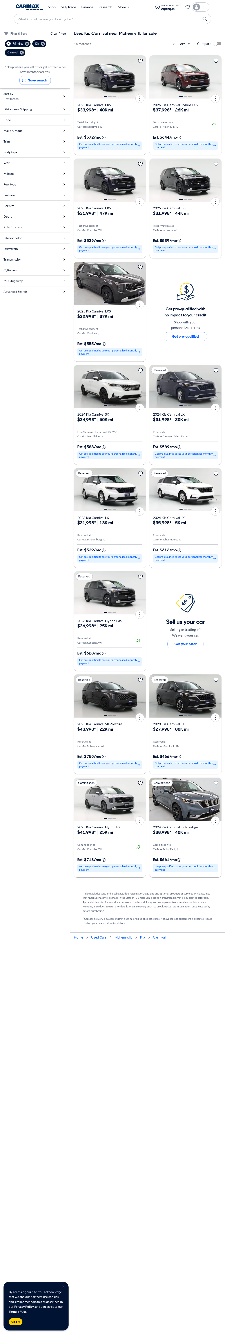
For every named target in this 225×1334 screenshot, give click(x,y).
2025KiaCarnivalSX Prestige (99, 724)
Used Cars (99, 937)
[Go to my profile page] (200, 7)
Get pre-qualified (185, 336)
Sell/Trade (68, 7)
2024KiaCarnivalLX (169, 414)
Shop (52, 7)
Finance (87, 7)
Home (78, 937)
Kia (142, 937)
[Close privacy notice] (63, 1287)
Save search (37, 80)
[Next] (141, 77)
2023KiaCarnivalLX (93, 517)
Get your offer (185, 644)
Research (105, 7)
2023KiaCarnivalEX (169, 724)
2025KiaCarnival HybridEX (98, 827)
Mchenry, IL (123, 937)
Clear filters (59, 33)
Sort (181, 44)
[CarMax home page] (29, 7)
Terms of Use (17, 1311)
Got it (15, 1322)
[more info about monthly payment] (104, 137)
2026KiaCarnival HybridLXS (175, 105)
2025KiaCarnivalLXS (94, 105)
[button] (18, 43)
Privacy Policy (24, 1306)
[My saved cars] (187, 7)
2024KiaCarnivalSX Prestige (175, 827)
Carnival (159, 937)
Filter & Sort (19, 33)
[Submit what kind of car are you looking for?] (205, 19)
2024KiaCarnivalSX (93, 414)
